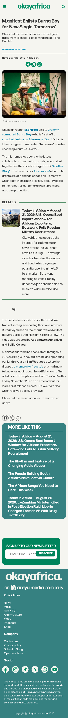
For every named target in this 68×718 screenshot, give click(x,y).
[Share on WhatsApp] (39, 64)
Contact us (11, 641)
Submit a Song (13, 649)
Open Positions (14, 653)
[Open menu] (4, 7)
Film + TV (9, 611)
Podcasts (10, 623)
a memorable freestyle (28, 366)
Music (7, 607)
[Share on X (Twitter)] (33, 64)
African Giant (41, 171)
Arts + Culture (13, 615)
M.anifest (31, 130)
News (7, 603)
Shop (7, 627)
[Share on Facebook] (28, 64)
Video (7, 619)
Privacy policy (12, 645)
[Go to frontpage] (34, 7)
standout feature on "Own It (27, 139)
